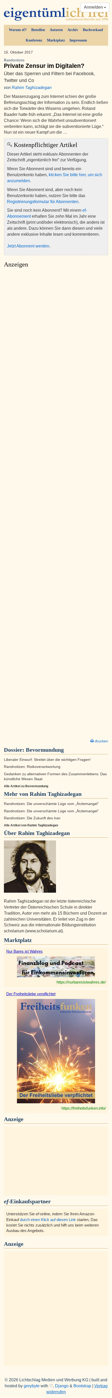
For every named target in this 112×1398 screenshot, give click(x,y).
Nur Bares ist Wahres (24, 951)
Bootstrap (82, 1386)
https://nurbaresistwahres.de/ (81, 982)
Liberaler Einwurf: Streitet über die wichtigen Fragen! (47, 760)
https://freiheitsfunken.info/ (83, 1108)
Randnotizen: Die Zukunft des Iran (32, 818)
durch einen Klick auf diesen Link (48, 1219)
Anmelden (94, 7)
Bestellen (38, 30)
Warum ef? (18, 30)
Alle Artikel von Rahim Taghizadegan (31, 825)
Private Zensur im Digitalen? (44, 63)
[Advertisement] (56, 505)
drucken (101, 741)
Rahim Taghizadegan (32, 87)
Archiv (72, 30)
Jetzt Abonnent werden (28, 246)
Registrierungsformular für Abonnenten (42, 201)
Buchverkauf (93, 30)
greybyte (32, 1386)
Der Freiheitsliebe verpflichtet (30, 994)
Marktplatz (56, 40)
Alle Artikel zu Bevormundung (26, 786)
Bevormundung (45, 750)
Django (62, 1386)
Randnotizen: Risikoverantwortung (32, 767)
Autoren (56, 30)
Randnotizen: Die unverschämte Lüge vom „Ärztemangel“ (51, 804)
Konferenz (34, 40)
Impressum (78, 40)
